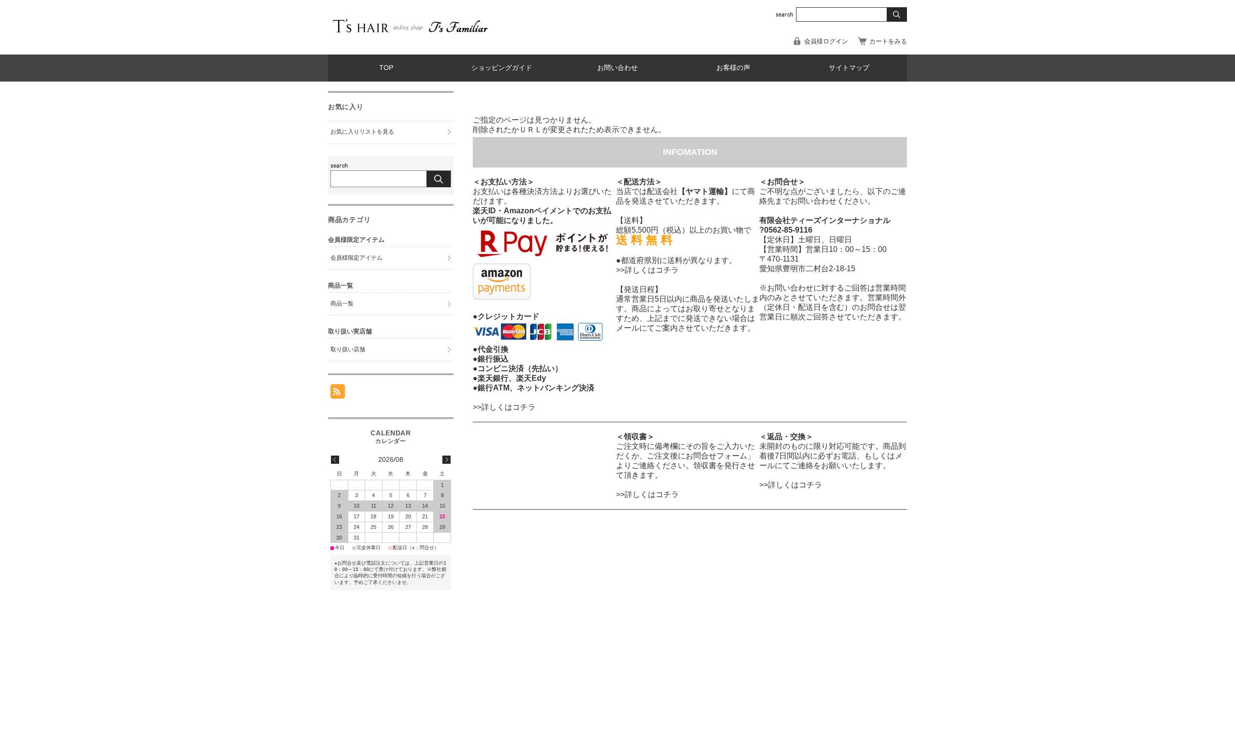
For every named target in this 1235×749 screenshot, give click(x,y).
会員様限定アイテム (356, 257)
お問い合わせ (617, 67)
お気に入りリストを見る (362, 131)
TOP (386, 67)
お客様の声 (733, 67)
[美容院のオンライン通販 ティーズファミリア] (410, 34)
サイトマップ (849, 67)
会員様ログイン (826, 41)
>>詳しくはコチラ (504, 407)
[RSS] (337, 393)
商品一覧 (342, 303)
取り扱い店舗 (347, 349)
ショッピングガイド (501, 67)
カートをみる (888, 41)
